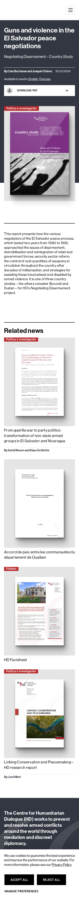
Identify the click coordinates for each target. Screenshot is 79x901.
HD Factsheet (15, 659)
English (33, 79)
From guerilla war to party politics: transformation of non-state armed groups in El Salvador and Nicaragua (34, 435)
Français (44, 79)
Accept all (22, 881)
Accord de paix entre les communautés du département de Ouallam (39, 555)
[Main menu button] (70, 10)
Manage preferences (21, 893)
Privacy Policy (61, 864)
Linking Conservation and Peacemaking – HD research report (39, 765)
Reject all (54, 881)
